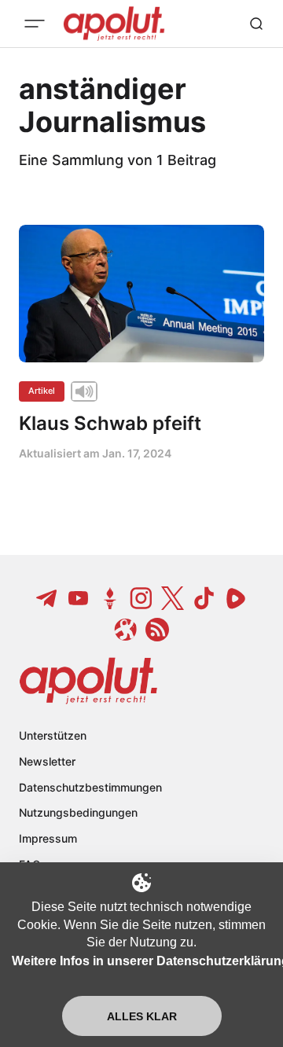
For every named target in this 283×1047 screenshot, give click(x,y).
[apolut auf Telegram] (47, 598)
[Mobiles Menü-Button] (34, 23)
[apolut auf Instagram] (141, 598)
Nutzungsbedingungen (78, 812)
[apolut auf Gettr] (110, 598)
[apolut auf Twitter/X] (173, 598)
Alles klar (142, 1016)
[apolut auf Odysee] (126, 629)
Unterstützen (52, 735)
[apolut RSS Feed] (157, 629)
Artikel (41, 390)
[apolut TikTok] (204, 598)
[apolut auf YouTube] (78, 598)
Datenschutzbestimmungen (90, 787)
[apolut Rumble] (236, 598)
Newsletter (47, 761)
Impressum (48, 838)
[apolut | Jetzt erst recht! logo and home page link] (88, 680)
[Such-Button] (256, 23)
